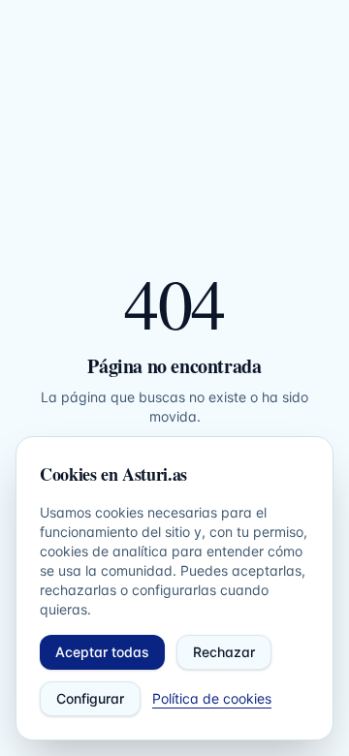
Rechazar (224, 652)
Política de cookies (211, 698)
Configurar (90, 698)
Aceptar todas (102, 652)
